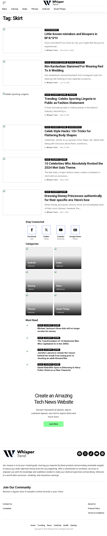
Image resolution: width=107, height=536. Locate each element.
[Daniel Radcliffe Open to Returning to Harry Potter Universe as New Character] (30, 367)
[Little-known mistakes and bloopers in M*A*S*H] (22, 40)
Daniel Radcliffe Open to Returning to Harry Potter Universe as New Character (58, 369)
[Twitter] (46, 232)
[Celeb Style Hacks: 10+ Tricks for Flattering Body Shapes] (22, 137)
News (64, 62)
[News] (67, 281)
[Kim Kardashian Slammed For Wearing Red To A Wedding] (22, 72)
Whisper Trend (52, 50)
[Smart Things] (67, 304)
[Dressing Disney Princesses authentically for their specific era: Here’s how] (22, 202)
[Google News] (75, 232)
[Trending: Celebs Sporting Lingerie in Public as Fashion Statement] (22, 105)
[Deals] (67, 258)
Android (32, 262)
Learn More (53, 424)
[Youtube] (61, 232)
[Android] (39, 258)
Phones (31, 309)
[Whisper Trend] (53, 3)
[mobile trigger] (5, 3)
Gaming (31, 286)
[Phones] (39, 304)
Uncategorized (75, 127)
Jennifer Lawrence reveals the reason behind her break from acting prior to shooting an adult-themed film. (56, 356)
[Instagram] (85, 453)
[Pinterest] (102, 453)
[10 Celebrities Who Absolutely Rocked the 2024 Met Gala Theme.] (22, 170)
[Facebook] (32, 232)
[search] (102, 3)
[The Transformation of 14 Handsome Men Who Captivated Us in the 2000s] (30, 341)
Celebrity (56, 62)
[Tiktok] (90, 453)
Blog (47, 62)
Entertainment (52, 30)
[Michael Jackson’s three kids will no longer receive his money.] (30, 328)
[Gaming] (39, 281)
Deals (59, 262)
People (71, 62)
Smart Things (63, 309)
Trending (80, 62)
